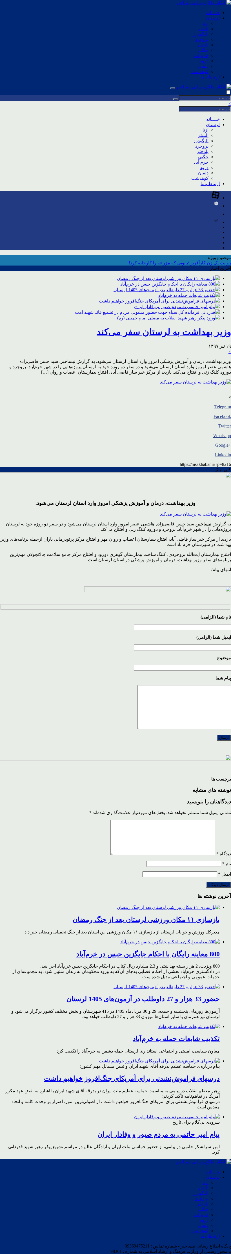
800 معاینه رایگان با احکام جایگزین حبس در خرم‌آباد (167, 284)
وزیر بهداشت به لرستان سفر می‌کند (164, 332)
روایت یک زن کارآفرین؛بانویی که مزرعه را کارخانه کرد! (180, 262)
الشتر (203, 28)
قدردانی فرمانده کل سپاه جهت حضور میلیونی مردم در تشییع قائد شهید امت (145, 312)
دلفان (203, 66)
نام (226, 863)
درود (204, 60)
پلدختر (202, 44)
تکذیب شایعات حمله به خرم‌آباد (186, 295)
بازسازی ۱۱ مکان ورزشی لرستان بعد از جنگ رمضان (166, 278)
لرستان (213, 18)
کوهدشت (199, 71)
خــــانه (213, 12)
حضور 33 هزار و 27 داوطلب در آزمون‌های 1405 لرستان (164, 289)
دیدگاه (223, 853)
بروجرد (201, 39)
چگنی (203, 50)
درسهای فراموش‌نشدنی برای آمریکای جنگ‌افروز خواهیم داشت (157, 301)
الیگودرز (200, 34)
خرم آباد (201, 55)
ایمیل (224, 874)
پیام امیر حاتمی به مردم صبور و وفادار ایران (174, 306)
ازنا (205, 23)
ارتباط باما (210, 76)
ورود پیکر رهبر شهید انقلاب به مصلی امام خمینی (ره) (166, 317)
